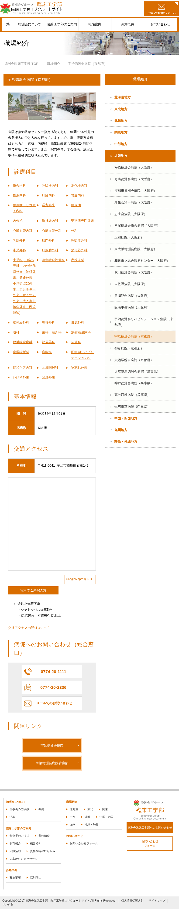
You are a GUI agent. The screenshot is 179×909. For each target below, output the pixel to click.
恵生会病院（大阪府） (130, 214)
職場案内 (94, 24)
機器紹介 (35, 843)
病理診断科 (21, 352)
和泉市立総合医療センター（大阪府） (142, 260)
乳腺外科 (19, 240)
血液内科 (19, 195)
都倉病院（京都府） (129, 348)
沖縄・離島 (92, 824)
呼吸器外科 (79, 240)
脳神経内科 (50, 220)
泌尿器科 (48, 342)
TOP (24, 64)
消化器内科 (79, 185)
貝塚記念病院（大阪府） (132, 296)
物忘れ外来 (79, 367)
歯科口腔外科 (52, 332)
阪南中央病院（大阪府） (132, 307)
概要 (41, 809)
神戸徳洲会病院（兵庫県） (134, 383)
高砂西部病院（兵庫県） (132, 395)
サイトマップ (156, 900)
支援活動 (15, 851)
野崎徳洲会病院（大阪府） (134, 179)
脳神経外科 (21, 322)
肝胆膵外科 (50, 250)
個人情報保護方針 (132, 900)
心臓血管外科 (52, 230)
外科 (74, 230)
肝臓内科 (48, 195)
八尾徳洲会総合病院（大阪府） (137, 225)
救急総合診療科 (53, 260)
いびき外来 (21, 377)
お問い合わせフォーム (84, 843)
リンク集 (8, 904)
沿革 (12, 817)
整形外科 (48, 322)
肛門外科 (48, 240)
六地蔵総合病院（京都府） (134, 360)
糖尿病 (76, 205)
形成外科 (77, 322)
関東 (105, 809)
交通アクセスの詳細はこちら (29, 628)
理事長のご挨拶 (19, 809)
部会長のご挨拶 (19, 835)
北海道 (74, 809)
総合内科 (19, 185)
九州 (72, 824)
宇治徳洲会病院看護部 (52, 763)
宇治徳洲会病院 (52, 745)
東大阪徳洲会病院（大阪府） (135, 249)
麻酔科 (47, 352)
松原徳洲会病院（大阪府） (134, 167)
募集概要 (127, 24)
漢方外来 (48, 205)
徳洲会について (29, 24)
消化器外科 (79, 250)
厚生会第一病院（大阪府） (134, 202)
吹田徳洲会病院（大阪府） (134, 272)
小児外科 (19, 250)
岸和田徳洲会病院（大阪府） (135, 190)
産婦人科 (77, 260)
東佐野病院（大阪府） (130, 284)
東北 (90, 809)
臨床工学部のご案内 (62, 24)
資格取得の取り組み (42, 851)
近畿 (87, 817)
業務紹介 (44, 835)
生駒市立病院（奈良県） (132, 406)
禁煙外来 (48, 377)
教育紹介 (15, 843)
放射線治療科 (81, 332)
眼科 (16, 332)
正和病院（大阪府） (129, 237)
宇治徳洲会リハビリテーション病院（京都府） (143, 322)
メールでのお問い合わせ (54, 703)
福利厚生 (35, 877)
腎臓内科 (77, 195)
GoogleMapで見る (77, 579)
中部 (72, 817)
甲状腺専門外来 (82, 220)
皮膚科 (76, 342)
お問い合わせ (160, 24)
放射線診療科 (22, 342)
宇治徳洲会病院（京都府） (134, 336)
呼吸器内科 (50, 185)
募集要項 (15, 877)
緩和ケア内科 (22, 367)
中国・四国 (107, 817)
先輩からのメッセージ (24, 858)
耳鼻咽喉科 (50, 367)
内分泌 (18, 220)
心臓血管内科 (22, 230)
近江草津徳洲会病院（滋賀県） (137, 371)
